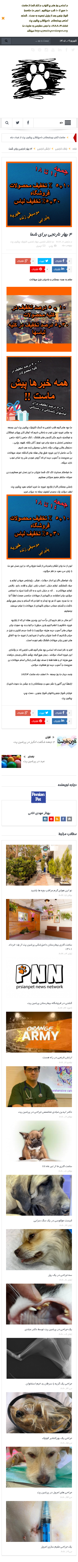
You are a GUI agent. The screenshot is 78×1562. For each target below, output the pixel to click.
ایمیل (38, 246)
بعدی (31, 756)
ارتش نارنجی (45, 242)
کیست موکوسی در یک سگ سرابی (53, 1220)
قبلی (47, 737)
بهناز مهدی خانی (39, 813)
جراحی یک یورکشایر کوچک (57, 1438)
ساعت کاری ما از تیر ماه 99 (57, 1166)
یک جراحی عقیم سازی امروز (56, 1547)
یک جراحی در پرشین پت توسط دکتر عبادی (48, 1329)
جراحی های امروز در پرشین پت (54, 1492)
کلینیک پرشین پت (18, 242)
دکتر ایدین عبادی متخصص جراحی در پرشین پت (45, 1112)
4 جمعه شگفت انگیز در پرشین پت (34, 742)
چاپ (51, 246)
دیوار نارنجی (33, 242)
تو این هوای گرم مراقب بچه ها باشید (51, 890)
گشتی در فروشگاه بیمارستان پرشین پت (49, 1003)
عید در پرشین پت (34, 761)
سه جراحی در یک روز (60, 1275)
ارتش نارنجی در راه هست (57, 1057)
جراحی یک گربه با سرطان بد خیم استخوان (49, 1383)
